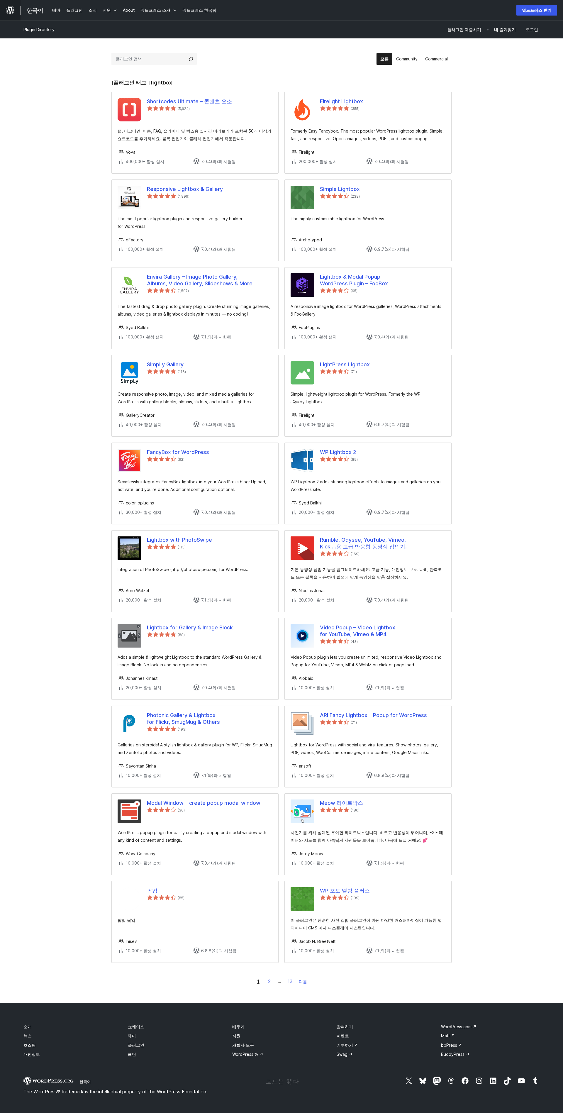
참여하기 (345, 1026)
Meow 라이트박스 (341, 803)
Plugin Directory (39, 29)
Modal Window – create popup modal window (203, 803)
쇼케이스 (136, 1026)
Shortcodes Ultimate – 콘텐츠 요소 (189, 101)
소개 (27, 1026)
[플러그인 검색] (191, 59)
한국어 (85, 1081)
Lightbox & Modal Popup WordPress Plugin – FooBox (354, 280)
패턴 (132, 1054)
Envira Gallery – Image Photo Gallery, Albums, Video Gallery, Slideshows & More (199, 280)
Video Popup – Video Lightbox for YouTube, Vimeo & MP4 (357, 630)
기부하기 (347, 1045)
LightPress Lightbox (345, 364)
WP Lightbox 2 (338, 452)
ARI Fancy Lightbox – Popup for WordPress (373, 715)
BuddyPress (455, 1054)
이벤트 (343, 1035)
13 (290, 981)
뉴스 (27, 1035)
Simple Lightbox (340, 189)
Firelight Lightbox (341, 101)
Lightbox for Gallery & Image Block (190, 627)
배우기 (238, 1026)
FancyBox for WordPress (178, 452)
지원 (236, 1035)
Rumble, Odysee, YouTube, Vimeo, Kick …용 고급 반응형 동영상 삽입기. (363, 543)
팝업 (152, 890)
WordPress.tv (247, 1054)
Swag (344, 1054)
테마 (132, 1035)
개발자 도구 (243, 1045)
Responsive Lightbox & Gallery (185, 189)
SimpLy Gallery (165, 364)
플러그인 (136, 1045)
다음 (303, 981)
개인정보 (31, 1054)
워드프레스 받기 (537, 10)
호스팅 (29, 1045)
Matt (448, 1035)
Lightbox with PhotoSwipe (179, 540)
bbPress (451, 1045)
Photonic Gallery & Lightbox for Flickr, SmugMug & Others (183, 718)
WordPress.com (458, 1026)
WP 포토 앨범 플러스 (345, 890)
